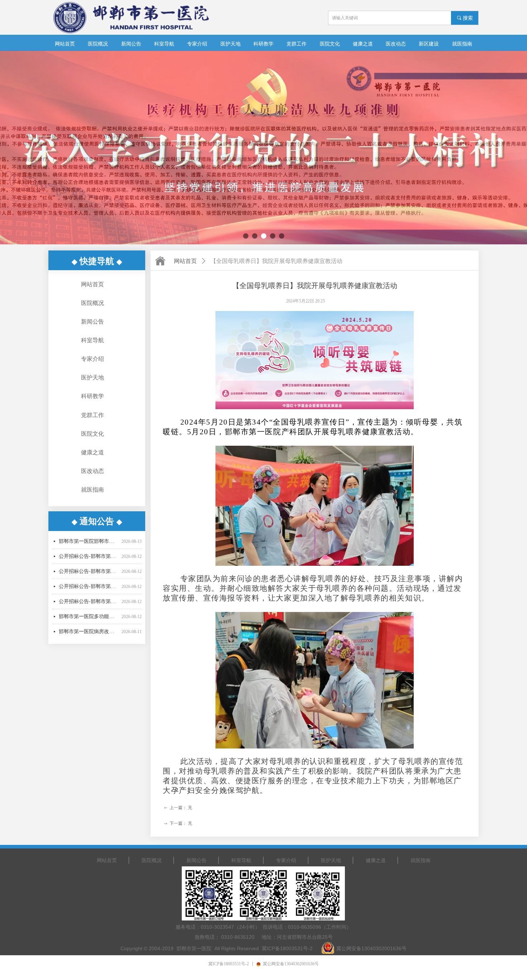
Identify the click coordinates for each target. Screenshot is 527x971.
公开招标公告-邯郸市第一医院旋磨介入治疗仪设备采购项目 (89, 538)
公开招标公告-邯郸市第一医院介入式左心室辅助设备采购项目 (89, 584)
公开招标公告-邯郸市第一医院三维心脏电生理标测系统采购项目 (89, 553)
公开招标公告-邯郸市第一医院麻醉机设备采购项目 (89, 568)
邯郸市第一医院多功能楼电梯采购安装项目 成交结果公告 (89, 599)
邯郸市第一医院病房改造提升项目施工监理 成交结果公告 (89, 614)
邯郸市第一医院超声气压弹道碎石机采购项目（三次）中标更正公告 (89, 629)
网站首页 (185, 261)
